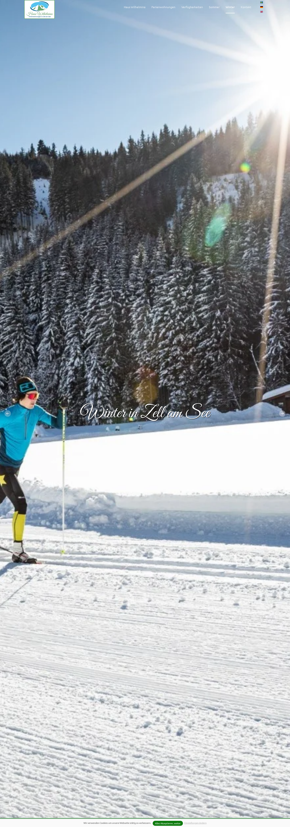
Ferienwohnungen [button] (163, 7)
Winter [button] (230, 7)
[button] (8, 413)
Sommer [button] (214, 7)
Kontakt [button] (246, 7)
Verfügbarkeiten (192, 7)
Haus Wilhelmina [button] (134, 7)
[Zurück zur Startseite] (39, 9)
